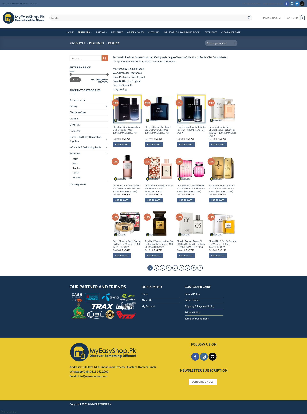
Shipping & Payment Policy (199, 306)
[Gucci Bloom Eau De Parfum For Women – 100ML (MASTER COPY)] (159, 167)
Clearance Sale (230, 32)
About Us (147, 299)
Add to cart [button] (122, 144)
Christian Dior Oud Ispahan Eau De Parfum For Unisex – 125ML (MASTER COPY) (127, 188)
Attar (75, 158)
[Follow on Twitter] (297, 3)
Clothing (153, 32)
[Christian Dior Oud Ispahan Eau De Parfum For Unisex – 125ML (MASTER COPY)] (127, 167)
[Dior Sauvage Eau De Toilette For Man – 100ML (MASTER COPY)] (191, 109)
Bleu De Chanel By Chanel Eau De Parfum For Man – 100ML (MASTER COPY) (158, 130)
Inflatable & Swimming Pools (182, 32)
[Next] (200, 268)
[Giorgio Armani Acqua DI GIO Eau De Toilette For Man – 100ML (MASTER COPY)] (191, 223)
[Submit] (249, 18)
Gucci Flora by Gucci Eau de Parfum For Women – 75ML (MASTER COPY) (126, 244)
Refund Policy (192, 293)
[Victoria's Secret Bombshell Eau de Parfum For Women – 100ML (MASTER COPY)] (191, 167)
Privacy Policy (192, 312)
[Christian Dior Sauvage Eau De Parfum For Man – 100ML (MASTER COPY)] (127, 109)
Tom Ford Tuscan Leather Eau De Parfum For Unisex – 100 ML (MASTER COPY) (159, 244)
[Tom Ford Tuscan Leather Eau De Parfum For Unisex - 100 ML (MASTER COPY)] (159, 223)
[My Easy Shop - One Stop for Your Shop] (23, 18)
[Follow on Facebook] (286, 3)
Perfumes (84, 32)
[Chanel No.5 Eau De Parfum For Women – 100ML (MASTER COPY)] (223, 223)
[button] (8, 411)
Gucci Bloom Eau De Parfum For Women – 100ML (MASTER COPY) (159, 188)
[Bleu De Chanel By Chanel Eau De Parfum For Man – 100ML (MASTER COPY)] (159, 109)
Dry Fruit (117, 32)
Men (75, 163)
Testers (76, 172)
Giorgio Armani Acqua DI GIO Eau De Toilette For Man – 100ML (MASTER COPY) (191, 244)
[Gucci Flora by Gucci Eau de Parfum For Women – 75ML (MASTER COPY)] (127, 223)
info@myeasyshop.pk (273, 3)
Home (70, 32)
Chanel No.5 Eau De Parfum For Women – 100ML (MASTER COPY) (222, 244)
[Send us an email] (302, 3)
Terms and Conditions (197, 318)
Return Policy (192, 299)
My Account (148, 306)
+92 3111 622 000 (251, 3)
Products (77, 43)
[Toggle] (106, 106)
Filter (75, 80)
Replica (76, 168)
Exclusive (211, 32)
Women (76, 177)
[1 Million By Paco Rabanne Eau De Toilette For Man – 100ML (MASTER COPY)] (223, 167)
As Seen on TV (135, 32)
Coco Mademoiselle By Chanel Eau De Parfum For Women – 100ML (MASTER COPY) (222, 131)
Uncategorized (78, 184)
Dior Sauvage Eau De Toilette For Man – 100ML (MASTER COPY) (191, 130)
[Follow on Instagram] (292, 3)
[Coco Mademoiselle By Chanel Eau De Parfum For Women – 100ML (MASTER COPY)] (223, 109)
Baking (100, 32)
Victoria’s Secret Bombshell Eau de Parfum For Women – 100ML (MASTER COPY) (191, 188)
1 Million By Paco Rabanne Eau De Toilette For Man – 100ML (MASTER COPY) (222, 188)
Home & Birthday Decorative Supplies (85, 138)
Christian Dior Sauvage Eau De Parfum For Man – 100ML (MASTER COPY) (126, 130)
